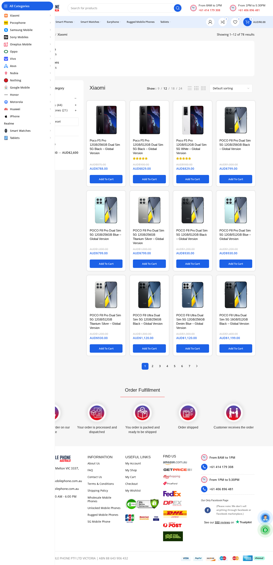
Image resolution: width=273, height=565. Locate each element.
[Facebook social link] (208, 510)
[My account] (210, 22)
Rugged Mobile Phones (103, 515)
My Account (133, 463)
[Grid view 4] (203, 88)
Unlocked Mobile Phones (104, 508)
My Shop (131, 470)
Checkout (131, 484)
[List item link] (227, 467)
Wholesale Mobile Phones (99, 499)
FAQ (90, 470)
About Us (94, 463)
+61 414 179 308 (209, 10)
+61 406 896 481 (249, 10)
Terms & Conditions (101, 484)
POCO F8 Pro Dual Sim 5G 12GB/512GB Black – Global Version (192, 235)
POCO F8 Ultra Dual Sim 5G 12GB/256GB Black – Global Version (147, 319)
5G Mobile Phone (99, 521)
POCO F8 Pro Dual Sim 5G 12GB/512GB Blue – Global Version (235, 235)
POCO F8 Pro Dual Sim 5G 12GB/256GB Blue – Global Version (105, 235)
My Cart (130, 477)
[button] (106, 179)
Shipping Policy (98, 490)
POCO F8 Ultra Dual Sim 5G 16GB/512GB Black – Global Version (234, 319)
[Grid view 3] (196, 88)
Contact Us (95, 477)
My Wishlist (133, 490)
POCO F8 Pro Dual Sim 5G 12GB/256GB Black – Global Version (235, 145)
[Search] (177, 8)
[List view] (190, 88)
